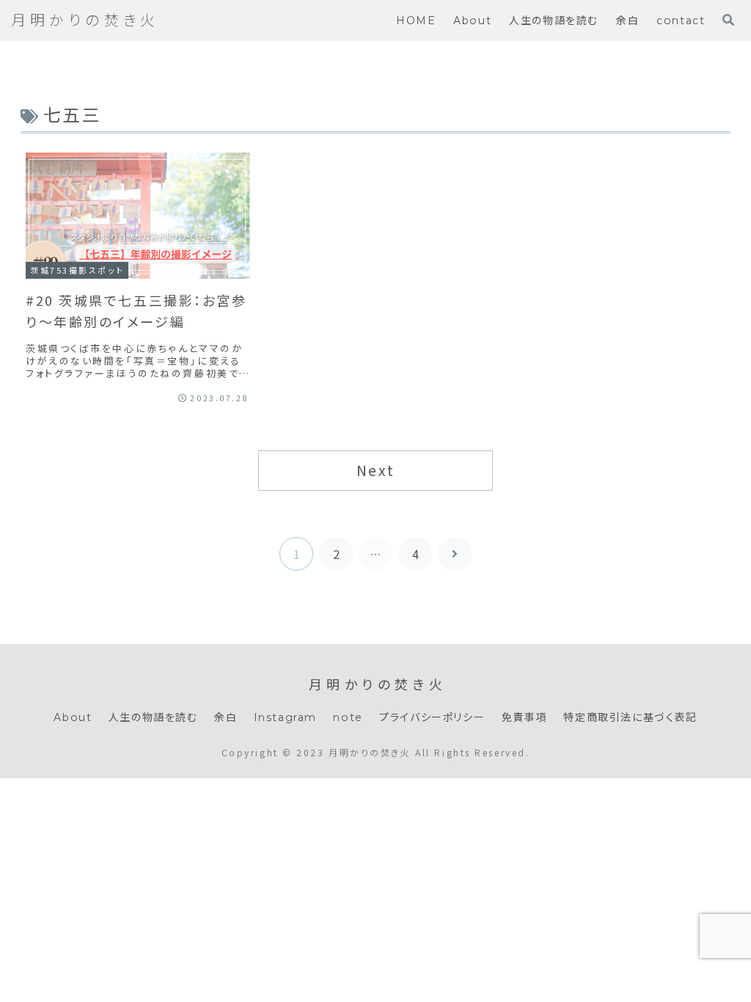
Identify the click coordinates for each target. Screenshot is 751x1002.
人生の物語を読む (153, 717)
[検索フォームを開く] (728, 19)
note (347, 717)
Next (375, 470)
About (73, 717)
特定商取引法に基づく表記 (630, 717)
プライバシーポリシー (432, 717)
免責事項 (524, 717)
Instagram (285, 717)
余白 (225, 717)
